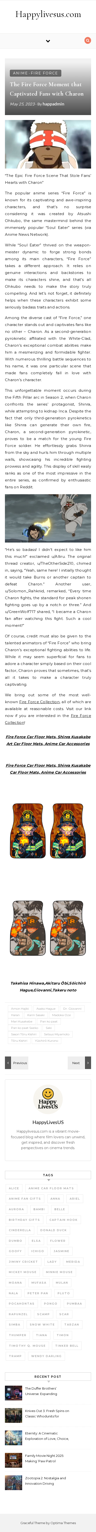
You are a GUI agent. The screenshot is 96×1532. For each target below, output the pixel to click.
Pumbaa (74, 1303)
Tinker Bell (67, 1345)
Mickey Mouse (23, 1272)
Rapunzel (18, 1314)
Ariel (75, 1198)
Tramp (15, 1356)
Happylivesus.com (48, 14)
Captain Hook (63, 1220)
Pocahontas (22, 1303)
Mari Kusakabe (21, 1021)
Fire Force (44, 73)
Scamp (43, 1314)
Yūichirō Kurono (46, 1040)
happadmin (53, 103)
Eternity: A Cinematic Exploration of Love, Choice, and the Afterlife (47, 1436)
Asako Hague (46, 1008)
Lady (52, 1261)
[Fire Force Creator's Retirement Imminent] (80, 1062)
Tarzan (71, 1324)
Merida (73, 1261)
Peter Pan (38, 1293)
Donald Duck (53, 1230)
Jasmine (61, 1251)
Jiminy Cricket (23, 1261)
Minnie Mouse (59, 1272)
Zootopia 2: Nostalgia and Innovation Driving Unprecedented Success (45, 1481)
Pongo (51, 1303)
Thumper (18, 1335)
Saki (49, 1028)
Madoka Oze (61, 1015)
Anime (20, 73)
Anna (55, 1198)
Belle (59, 1209)
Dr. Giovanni (72, 1008)
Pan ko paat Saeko (24, 1028)
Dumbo (15, 1241)
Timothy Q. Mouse (27, 1345)
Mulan (62, 1282)
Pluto (64, 1293)
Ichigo (37, 1251)
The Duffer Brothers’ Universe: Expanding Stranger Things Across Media (43, 1391)
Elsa (36, 1241)
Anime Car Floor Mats (51, 1188)
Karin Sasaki (36, 1015)
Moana (15, 1282)
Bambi (39, 1209)
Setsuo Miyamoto (56, 1034)
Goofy (15, 1251)
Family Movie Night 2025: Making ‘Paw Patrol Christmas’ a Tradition (44, 1459)
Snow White (42, 1324)
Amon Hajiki (20, 1008)
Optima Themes (63, 1523)
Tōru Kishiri (19, 1040)
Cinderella (20, 1230)
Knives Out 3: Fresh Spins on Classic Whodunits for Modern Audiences (47, 1414)
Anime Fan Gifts (25, 1198)
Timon (63, 1335)
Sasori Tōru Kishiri (23, 1034)
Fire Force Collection (39, 701)
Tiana (41, 1335)
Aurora (16, 1209)
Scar (64, 1314)
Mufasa (39, 1282)
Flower (58, 1241)
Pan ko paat (49, 1021)
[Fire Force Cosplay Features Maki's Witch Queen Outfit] (16, 1062)
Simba (14, 1324)
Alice (14, 1188)
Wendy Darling (46, 1356)
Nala (13, 1293)
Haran (15, 1015)
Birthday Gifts (24, 1220)
